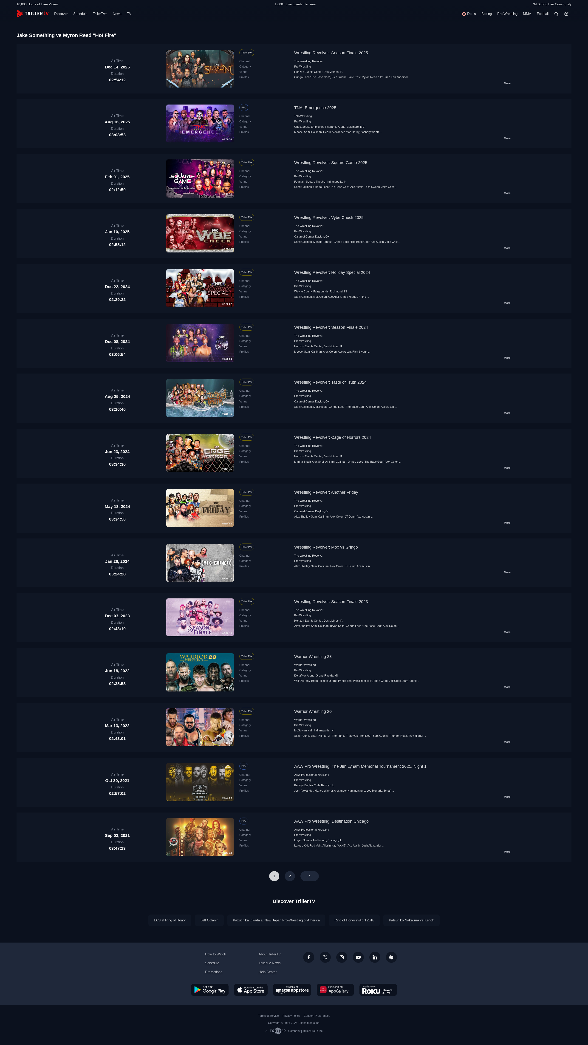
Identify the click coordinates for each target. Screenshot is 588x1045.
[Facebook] (308, 957)
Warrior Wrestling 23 (313, 656)
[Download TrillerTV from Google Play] (210, 990)
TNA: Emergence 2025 (315, 107)
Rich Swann (339, 77)
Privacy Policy (291, 1015)
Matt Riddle (320, 406)
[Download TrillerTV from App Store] (251, 990)
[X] (325, 957)
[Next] (309, 876)
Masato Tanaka (322, 242)
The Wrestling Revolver (308, 61)
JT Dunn (350, 516)
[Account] (566, 14)
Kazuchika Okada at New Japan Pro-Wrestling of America (276, 920)
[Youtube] (358, 957)
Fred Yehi (315, 845)
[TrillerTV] (33, 14)
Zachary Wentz (370, 132)
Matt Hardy (352, 132)
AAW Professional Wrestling (311, 774)
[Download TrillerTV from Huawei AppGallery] (335, 990)
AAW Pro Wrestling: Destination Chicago (331, 821)
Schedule (80, 14)
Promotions (213, 972)
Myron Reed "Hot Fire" (376, 77)
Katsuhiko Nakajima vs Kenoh (411, 920)
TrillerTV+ (100, 14)
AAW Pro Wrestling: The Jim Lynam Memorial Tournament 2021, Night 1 (360, 766)
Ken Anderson (400, 77)
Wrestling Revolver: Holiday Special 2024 (332, 272)
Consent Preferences (317, 1015)
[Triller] (391, 957)
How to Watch (215, 954)
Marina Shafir (302, 461)
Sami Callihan (313, 132)
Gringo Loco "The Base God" (312, 77)
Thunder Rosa (398, 735)
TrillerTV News (270, 963)
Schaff (387, 790)
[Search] (556, 14)
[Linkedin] (374, 957)
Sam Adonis (409, 681)
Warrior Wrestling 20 (313, 711)
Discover (61, 14)
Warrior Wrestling (305, 665)
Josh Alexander (303, 790)
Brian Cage (380, 681)
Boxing (486, 14)
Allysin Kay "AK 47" (334, 845)
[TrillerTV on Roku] (378, 990)
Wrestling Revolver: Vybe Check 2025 (329, 217)
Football (542, 14)
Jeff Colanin (209, 920)
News (117, 14)
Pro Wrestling (507, 14)
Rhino (362, 296)
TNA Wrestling (303, 116)
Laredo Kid (301, 845)
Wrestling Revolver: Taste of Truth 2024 (330, 382)
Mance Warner (324, 790)
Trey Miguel (349, 296)
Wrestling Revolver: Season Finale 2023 (331, 601)
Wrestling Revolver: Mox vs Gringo (326, 547)
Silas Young (301, 735)
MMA (527, 14)
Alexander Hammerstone (349, 790)
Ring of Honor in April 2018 (354, 920)
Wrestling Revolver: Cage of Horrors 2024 (332, 437)
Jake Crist (354, 77)
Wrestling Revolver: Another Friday (326, 492)
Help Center (268, 972)
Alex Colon (320, 296)
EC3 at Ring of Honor (170, 920)
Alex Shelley (319, 461)
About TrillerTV (270, 954)
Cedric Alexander (334, 132)
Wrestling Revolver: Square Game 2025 (330, 162)
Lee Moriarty (374, 790)
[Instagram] (341, 957)
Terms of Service (268, 1015)
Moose (298, 132)
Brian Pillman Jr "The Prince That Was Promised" (341, 681)
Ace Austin (356, 187)
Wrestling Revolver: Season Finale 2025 (331, 53)
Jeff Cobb (395, 681)
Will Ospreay (302, 681)
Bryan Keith (337, 626)
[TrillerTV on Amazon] (292, 990)
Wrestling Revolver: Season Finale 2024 (331, 327)
